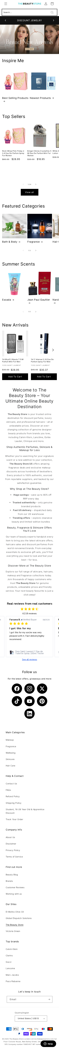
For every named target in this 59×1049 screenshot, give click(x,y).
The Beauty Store (14, 925)
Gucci (8, 962)
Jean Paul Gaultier (38, 299)
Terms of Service (14, 856)
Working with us (14, 894)
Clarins (9, 955)
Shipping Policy (13, 803)
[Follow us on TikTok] (17, 701)
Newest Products (40, 98)
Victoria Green (13, 931)
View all (29, 192)
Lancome (10, 968)
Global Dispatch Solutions (19, 918)
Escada (6, 299)
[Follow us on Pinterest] (42, 701)
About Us (10, 837)
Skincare (10, 759)
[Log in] (46, 4)
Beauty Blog (12, 874)
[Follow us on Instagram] (29, 688)
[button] (6, 4)
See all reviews (29, 659)
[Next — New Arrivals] (52, 350)
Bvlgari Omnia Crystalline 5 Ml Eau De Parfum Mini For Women (39, 153)
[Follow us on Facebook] (17, 688)
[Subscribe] (49, 999)
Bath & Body (9, 241)
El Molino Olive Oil (15, 912)
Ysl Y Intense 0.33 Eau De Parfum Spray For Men (42, 360)
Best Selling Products (15, 98)
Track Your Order (14, 819)
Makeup (10, 740)
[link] (29, 652)
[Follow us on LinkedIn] (29, 714)
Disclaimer (11, 843)
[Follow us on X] (42, 688)
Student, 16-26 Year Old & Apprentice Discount (25, 811)
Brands (9, 881)
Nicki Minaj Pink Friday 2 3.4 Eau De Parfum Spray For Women (13, 153)
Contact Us (11, 783)
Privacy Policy (13, 850)
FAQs (8, 790)
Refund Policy (13, 796)
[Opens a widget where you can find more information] (48, 1044)
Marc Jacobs (12, 975)
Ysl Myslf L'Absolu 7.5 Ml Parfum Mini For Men (13, 360)
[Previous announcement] (5, 20)
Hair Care (10, 765)
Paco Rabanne (13, 981)
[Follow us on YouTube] (29, 701)
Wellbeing (10, 753)
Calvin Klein (11, 949)
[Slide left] (23, 184)
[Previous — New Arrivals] (6, 350)
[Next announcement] (53, 20)
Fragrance (33, 241)
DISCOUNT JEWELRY (29, 20)
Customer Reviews (15, 887)
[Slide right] (36, 184)
